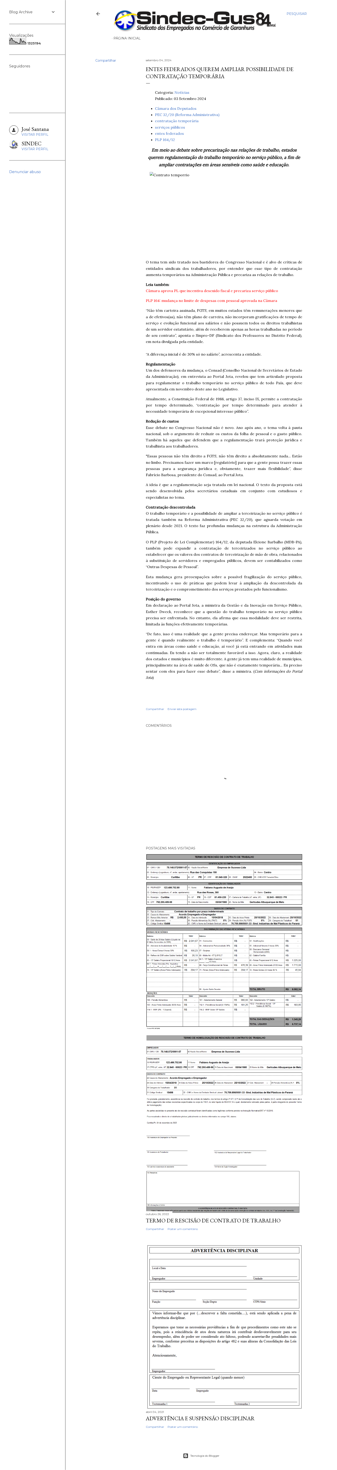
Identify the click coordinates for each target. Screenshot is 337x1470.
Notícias (181, 92)
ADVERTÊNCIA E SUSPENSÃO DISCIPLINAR (200, 1418)
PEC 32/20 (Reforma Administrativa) (187, 114)
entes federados (169, 133)
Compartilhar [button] (105, 60)
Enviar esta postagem (182, 709)
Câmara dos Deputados (175, 108)
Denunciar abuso (25, 172)
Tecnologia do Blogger (204, 1455)
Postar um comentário (183, 1229)
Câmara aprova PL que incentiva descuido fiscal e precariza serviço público (212, 290)
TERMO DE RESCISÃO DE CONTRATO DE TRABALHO (213, 1220)
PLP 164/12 (165, 139)
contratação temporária (177, 121)
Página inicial (127, 38)
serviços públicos (170, 127)
